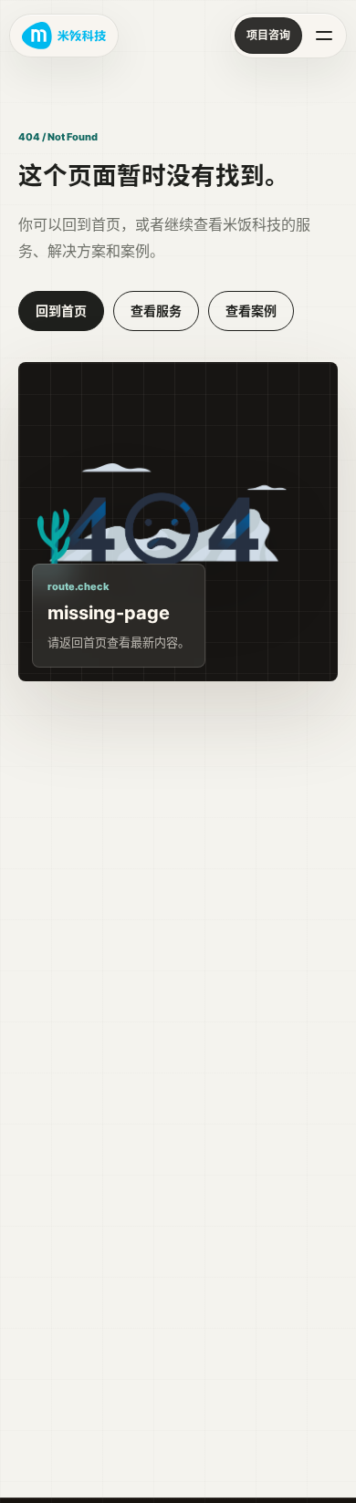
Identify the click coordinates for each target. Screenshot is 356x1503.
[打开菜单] (324, 35)
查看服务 (156, 310)
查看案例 (251, 310)
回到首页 (61, 310)
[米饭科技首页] (64, 35)
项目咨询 (268, 35)
